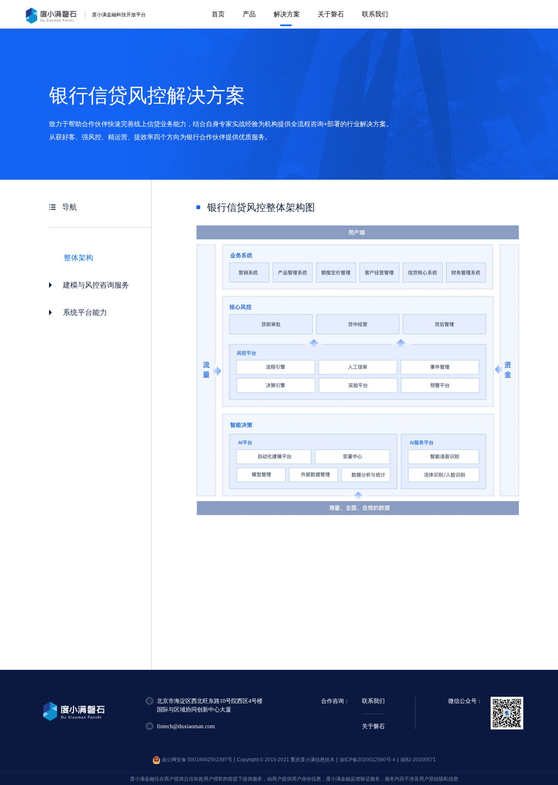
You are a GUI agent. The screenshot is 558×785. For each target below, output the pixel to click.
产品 (249, 14)
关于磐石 (331, 14)
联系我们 (375, 14)
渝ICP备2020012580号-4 (367, 760)
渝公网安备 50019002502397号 (197, 760)
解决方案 (287, 14)
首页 (218, 14)
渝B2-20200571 (418, 760)
